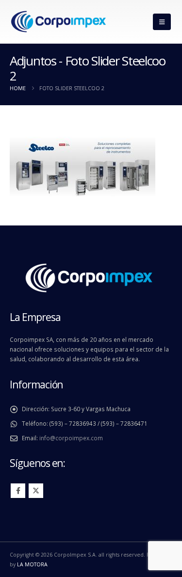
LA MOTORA (32, 564)
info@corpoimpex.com (71, 438)
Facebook (18, 490)
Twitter (36, 490)
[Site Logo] (58, 22)
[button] (162, 22)
